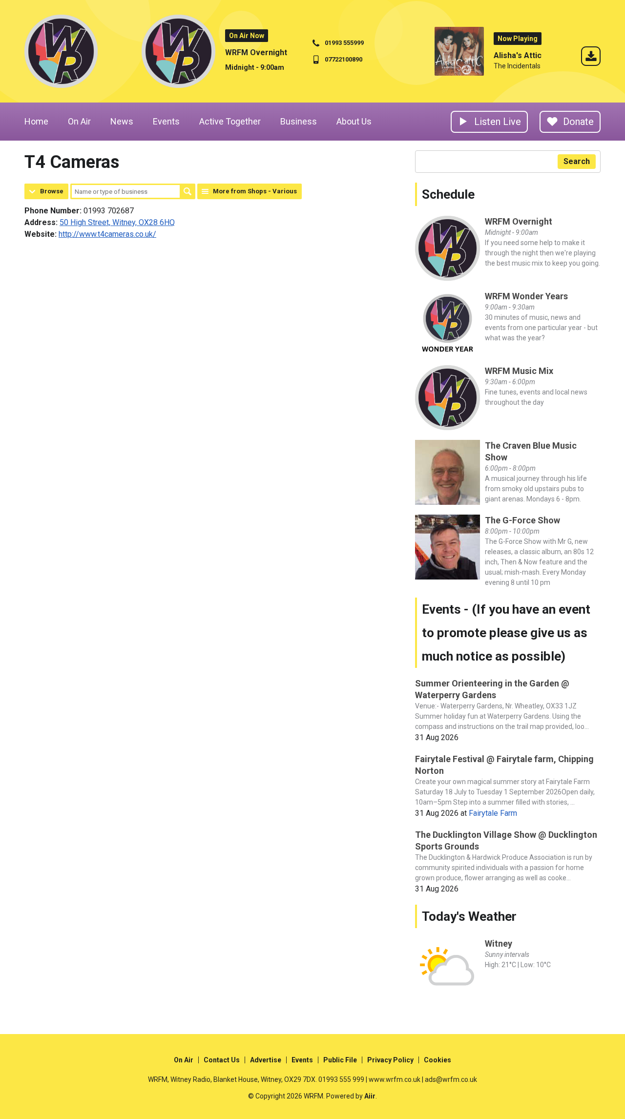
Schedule (448, 194)
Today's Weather (469, 916)
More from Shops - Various (255, 191)
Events (166, 121)
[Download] (591, 57)
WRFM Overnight (256, 52)
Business (298, 121)
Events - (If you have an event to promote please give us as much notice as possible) (506, 632)
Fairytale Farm (493, 813)
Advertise (265, 1060)
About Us (354, 121)
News (121, 121)
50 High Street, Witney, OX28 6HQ (117, 222)
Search (187, 191)
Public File (340, 1060)
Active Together (230, 121)
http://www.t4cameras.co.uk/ (107, 234)
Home (36, 121)
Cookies (437, 1060)
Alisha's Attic (518, 55)
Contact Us (222, 1060)
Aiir (369, 1096)
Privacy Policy (390, 1060)
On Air (79, 121)
